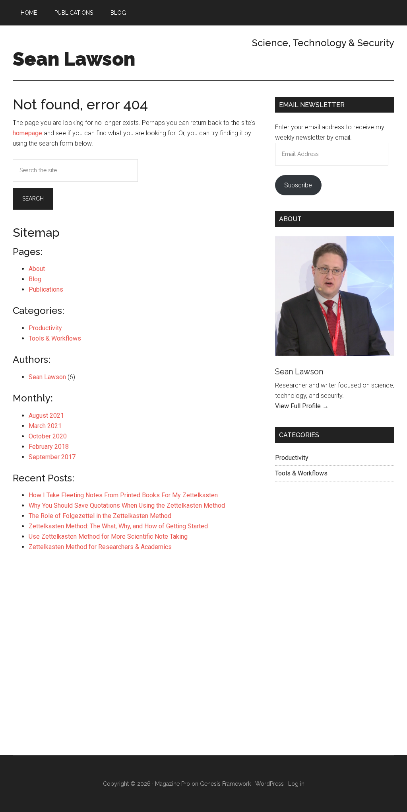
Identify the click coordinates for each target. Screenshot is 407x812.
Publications (46, 289)
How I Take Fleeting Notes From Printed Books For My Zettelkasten (123, 495)
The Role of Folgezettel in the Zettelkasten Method (100, 516)
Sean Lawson (74, 59)
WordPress (269, 784)
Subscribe (298, 185)
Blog (35, 279)
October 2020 (48, 436)
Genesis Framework (225, 784)
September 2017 (52, 457)
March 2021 (45, 426)
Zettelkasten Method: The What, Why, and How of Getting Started (118, 526)
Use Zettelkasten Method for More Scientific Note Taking (108, 536)
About (37, 269)
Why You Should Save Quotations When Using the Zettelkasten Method (127, 505)
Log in (296, 784)
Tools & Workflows (55, 338)
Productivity (45, 328)
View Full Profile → (302, 406)
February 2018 (49, 446)
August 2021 (46, 415)
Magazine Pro (172, 784)
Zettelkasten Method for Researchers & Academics (100, 547)
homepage (27, 133)
